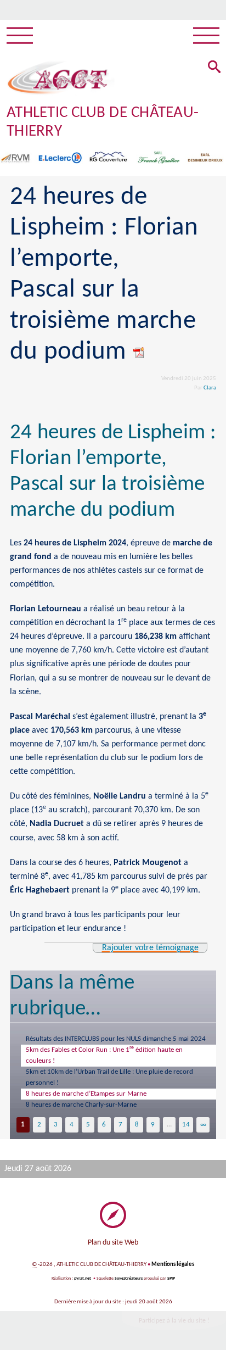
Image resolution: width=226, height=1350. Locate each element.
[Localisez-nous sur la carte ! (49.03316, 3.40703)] (113, 1214)
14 (186, 1124)
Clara (210, 388)
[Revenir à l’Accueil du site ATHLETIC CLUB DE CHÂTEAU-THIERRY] (58, 78)
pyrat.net (82, 1278)
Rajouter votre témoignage (150, 948)
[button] (214, 67)
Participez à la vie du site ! (174, 1321)
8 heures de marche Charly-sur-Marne (81, 1104)
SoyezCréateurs (129, 1278)
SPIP (171, 1278)
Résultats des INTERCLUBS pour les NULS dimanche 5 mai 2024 (116, 1038)
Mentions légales (172, 1265)
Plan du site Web (113, 1243)
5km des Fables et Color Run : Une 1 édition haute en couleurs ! (104, 1054)
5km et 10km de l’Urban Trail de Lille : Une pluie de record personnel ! (109, 1077)
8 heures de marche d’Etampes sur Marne (86, 1093)
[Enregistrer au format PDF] (139, 352)
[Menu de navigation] (19, 36)
